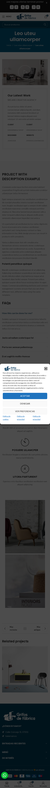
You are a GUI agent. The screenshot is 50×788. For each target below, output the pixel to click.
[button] (45, 368)
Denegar (25, 403)
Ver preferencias (25, 411)
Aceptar (25, 396)
